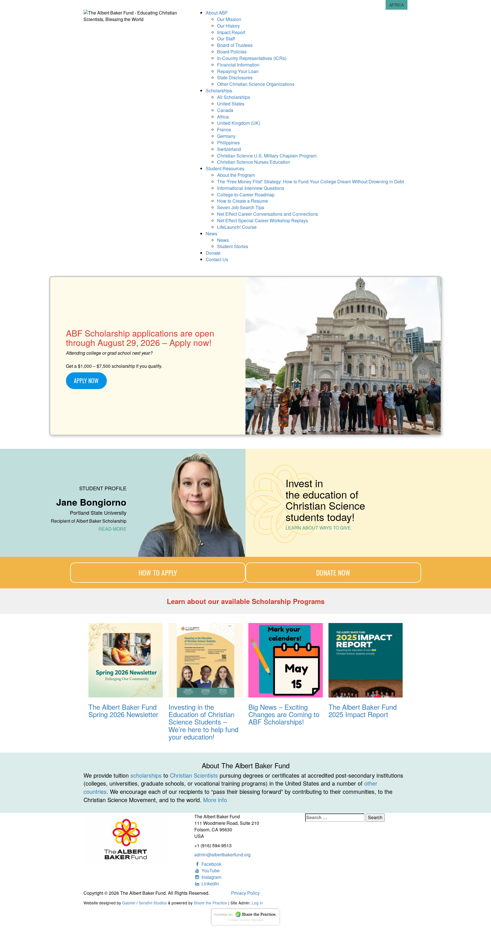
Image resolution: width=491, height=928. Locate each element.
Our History (228, 25)
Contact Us (217, 259)
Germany (226, 136)
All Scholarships (233, 97)
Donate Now (333, 572)
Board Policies (232, 51)
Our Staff (226, 38)
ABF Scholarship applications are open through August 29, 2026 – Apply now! (140, 337)
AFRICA (396, 5)
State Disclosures (235, 77)
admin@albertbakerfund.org (222, 854)
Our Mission (229, 19)
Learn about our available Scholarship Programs (245, 601)
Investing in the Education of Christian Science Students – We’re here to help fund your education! (203, 722)
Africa (223, 116)
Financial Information (238, 64)
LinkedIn (209, 883)
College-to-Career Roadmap (245, 194)
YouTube (210, 870)
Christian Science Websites (245, 919)
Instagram (210, 877)
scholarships (146, 775)
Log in (257, 903)
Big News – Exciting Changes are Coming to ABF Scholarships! (283, 714)
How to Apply (157, 572)
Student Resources (225, 168)
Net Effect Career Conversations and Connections (267, 214)
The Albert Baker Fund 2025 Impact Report (362, 710)
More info (215, 800)
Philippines (228, 142)
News (211, 233)
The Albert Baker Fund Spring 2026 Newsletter (123, 710)
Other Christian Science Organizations (255, 84)
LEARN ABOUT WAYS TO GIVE (318, 527)
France (224, 129)
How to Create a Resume (242, 201)
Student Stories (232, 246)
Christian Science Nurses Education (253, 162)
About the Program (236, 175)
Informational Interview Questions (250, 188)
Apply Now (86, 380)
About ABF (217, 12)
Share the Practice (210, 903)
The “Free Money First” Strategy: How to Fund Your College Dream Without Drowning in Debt (310, 181)
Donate (213, 253)
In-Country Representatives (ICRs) (251, 58)
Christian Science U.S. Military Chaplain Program (267, 155)
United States (230, 103)
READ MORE (112, 529)
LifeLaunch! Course (237, 227)
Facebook (210, 864)
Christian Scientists (194, 775)
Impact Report (231, 32)
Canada (225, 110)
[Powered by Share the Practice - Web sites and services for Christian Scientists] (245, 916)
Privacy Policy (245, 893)
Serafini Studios (153, 903)
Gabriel (128, 903)
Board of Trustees (235, 45)
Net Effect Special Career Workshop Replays (262, 220)
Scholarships (219, 90)
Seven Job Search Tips (240, 207)
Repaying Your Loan (238, 71)
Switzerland (229, 149)
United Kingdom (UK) (238, 123)
